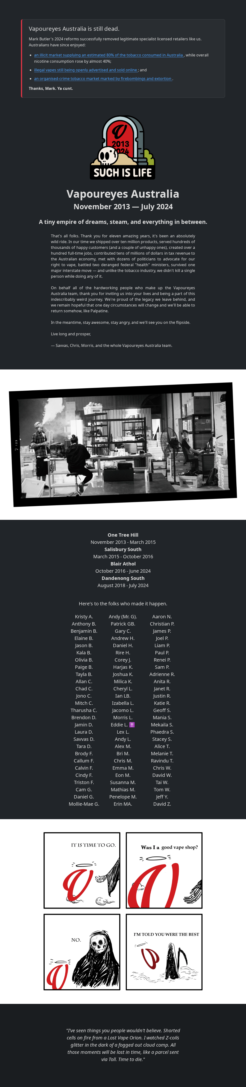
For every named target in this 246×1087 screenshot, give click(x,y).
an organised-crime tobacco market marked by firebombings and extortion (103, 78)
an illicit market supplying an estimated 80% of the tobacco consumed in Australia (109, 55)
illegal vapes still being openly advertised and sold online (86, 70)
